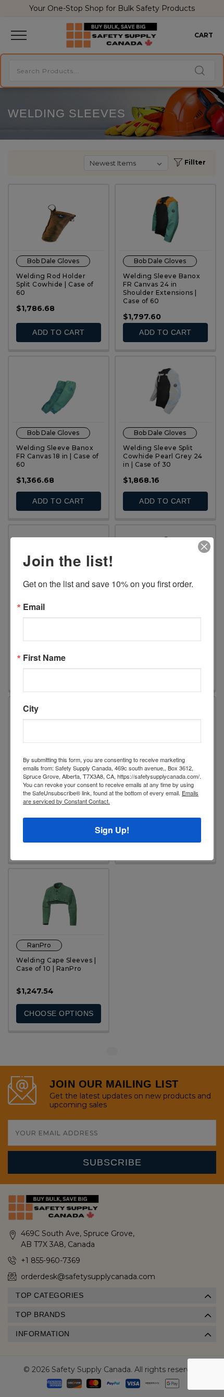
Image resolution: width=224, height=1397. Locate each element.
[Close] (204, 546)
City (31, 708)
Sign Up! (112, 830)
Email (34, 607)
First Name (44, 658)
